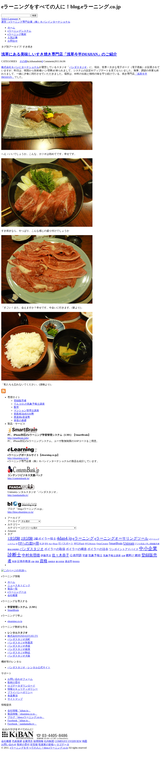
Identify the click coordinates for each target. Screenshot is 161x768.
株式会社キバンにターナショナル (20, 67)
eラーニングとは (17, 592)
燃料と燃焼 (133, 555)
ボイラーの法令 (97, 549)
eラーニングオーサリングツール (121, 538)
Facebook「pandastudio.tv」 (22, 723)
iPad (50, 544)
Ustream (128, 543)
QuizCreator (102, 543)
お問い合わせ (8, 744)
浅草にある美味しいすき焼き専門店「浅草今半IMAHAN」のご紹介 (59, 54)
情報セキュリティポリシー (23, 689)
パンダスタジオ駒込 (19, 652)
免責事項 (13, 695)
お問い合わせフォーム (20, 679)
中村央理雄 (31, 555)
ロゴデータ (63, 744)
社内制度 (49, 741)
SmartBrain (116, 543)
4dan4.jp (64, 538)
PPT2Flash (79, 543)
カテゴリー (14, 527)
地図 (84, 741)
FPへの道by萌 (28, 543)
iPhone (55, 544)
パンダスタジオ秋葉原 (20, 642)
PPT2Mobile (90, 543)
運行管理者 (60, 561)
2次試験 (27, 538)
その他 (23, 61)
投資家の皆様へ (47, 744)
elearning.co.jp (15, 621)
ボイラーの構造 (76, 549)
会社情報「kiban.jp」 (19, 710)
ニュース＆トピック (19, 585)
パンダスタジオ (78, 67)
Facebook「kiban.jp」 (19, 720)
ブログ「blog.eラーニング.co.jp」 (26, 717)
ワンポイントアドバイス (123, 549)
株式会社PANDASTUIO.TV (23, 636)
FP (17, 544)
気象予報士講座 (112, 555)
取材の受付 (14, 682)
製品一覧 (13, 588)
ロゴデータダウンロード (21, 685)
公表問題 (76, 555)
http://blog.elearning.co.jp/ (20, 512)
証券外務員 (24, 561)
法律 (123, 556)
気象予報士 (95, 555)
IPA (46, 543)
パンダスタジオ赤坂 (19, 646)
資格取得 (51, 561)
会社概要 (13, 595)
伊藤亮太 (46, 555)
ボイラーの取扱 (54, 549)
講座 (37, 561)
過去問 (68, 561)
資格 (43, 561)
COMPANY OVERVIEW (68, 741)
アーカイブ (14, 521)
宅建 (85, 555)
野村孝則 (76, 561)
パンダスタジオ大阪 (19, 655)
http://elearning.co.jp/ (18, 458)
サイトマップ (15, 699)
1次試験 (14, 538)
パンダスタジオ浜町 (19, 639)
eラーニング (83, 538)
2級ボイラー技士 (45, 538)
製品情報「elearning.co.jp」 (22, 714)
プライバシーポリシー (20, 692)
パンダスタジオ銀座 (19, 649)
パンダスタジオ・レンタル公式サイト (29, 667)
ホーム (11, 582)
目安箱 (34, 744)
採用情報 (38, 741)
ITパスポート (65, 543)
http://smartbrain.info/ (18, 438)
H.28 (42, 543)
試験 (33, 561)
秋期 (14, 561)
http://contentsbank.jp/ (18, 478)
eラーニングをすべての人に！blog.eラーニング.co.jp (39, 747)
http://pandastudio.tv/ (18, 495)
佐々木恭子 (60, 555)
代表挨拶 (17, 741)
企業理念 (28, 741)
